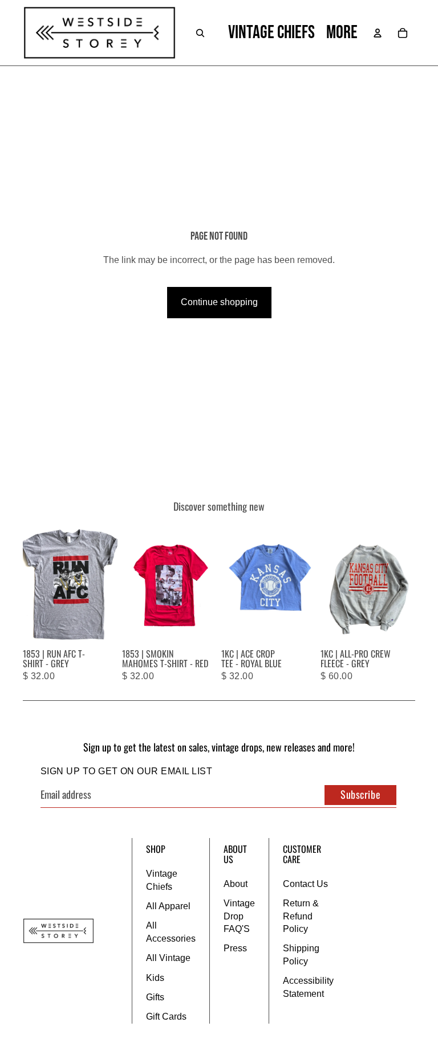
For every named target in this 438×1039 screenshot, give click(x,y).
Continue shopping (219, 302)
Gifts (155, 997)
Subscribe (360, 794)
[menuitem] (342, 33)
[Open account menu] (377, 33)
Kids (155, 978)
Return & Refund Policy (301, 916)
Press (235, 948)
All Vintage (168, 958)
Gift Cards (166, 1016)
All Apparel (168, 906)
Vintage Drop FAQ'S (239, 916)
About (236, 884)
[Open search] (200, 33)
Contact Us (305, 884)
